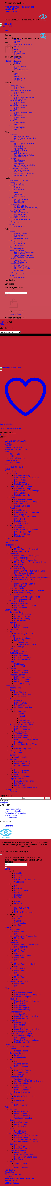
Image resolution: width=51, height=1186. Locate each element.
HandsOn (17, 56)
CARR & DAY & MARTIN (23, 44)
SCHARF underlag (20, 216)
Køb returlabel (11, 815)
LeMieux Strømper (22, 764)
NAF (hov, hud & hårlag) (24, 573)
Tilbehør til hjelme (26, 722)
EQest (16, 50)
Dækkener (13, 629)
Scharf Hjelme (19, 249)
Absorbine (17, 39)
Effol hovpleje (19, 145)
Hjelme (11, 247)
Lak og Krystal (25, 720)
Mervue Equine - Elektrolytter (26, 556)
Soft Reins (13, 541)
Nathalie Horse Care (21, 175)
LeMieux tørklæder (22, 777)
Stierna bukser (19, 245)
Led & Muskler (15, 456)
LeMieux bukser (19, 243)
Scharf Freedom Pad (27, 644)
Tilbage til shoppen (15, 314)
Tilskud (8, 83)
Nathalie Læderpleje (21, 140)
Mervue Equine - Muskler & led (27, 597)
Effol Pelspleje (19, 162)
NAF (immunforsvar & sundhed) (27, 580)
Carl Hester (18, 46)
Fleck (16, 55)
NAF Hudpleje (19, 172)
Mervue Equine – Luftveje (23, 112)
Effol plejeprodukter (22, 532)
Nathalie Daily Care (22, 748)
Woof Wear (18, 80)
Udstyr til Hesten (12, 610)
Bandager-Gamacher (16, 186)
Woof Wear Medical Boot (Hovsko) (26, 208)
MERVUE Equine (20, 66)
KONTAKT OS (11, 9)
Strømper (12, 259)
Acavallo (17, 41)
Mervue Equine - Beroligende (26, 549)
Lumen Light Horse (22, 534)
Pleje (7, 132)
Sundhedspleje (14, 152)
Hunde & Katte (11, 460)
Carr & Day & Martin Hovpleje (24, 143)
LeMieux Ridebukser (23, 694)
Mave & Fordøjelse (17, 458)
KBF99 (16, 61)
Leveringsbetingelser (13, 811)
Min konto (9, 826)
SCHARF (17, 73)
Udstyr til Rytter (11, 686)
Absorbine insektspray (22, 170)
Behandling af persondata (15, 813)
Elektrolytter (13, 95)
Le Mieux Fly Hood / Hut (22, 219)
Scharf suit (18, 742)
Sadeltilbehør (15, 751)
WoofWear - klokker (22, 657)
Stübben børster (19, 194)
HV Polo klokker (19, 209)
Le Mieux (17, 63)
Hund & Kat (10, 280)
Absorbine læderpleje (21, 136)
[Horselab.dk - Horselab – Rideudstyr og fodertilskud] (6, 25)
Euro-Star (17, 51)
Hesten (8, 178)
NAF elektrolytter (20, 99)
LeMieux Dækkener (21, 213)
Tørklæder (13, 774)
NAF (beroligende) (22, 551)
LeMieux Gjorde (21, 640)
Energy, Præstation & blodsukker (20, 90)
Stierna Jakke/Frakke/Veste (23, 255)
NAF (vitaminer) (21, 608)
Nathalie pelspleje (20, 160)
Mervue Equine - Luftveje (24, 584)
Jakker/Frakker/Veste (16, 250)
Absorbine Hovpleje (21, 150)
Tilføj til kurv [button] (5, 435)
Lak (20, 718)
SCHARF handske (20, 237)
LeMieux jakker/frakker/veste (24, 252)
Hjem (2, 322)
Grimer (11, 224)
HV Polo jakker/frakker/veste (24, 257)
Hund (7, 452)
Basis (21, 714)
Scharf (7, 538)
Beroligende (13, 85)
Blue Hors (17, 43)
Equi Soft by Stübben (21, 199)
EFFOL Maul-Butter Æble (10, 428)
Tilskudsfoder (10, 545)
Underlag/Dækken (15, 211)
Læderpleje (13, 135)
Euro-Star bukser (20, 242)
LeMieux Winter (19, 235)
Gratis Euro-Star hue (13, 447)
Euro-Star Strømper (21, 262)
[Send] (6, 867)
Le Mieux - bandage (22, 618)
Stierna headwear (21, 731)
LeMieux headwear (22, 729)
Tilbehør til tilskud (16, 601)
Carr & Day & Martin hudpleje (24, 173)
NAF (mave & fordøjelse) (24, 592)
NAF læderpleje (21, 504)
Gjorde (11, 198)
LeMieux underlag (20, 214)
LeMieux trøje (19, 265)
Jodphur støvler (19, 274)
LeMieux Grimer (19, 226)
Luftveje (12, 111)
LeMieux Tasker (19, 277)
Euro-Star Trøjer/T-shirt (22, 267)
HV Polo (17, 58)
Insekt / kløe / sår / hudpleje (19, 168)
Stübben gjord (19, 203)
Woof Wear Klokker (21, 206)
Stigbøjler (18, 753)
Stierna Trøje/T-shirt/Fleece (23, 269)
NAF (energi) (19, 567)
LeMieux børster (19, 196)
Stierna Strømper (20, 260)
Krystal (22, 716)
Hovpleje (12, 141)
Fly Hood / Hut (14, 218)
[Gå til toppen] (1, 854)
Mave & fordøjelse (15, 116)
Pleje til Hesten (11, 471)
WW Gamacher (19, 189)
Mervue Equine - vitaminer (25, 605)
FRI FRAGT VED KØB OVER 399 (19, 7)
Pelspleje (12, 158)
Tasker (11, 275)
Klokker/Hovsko (14, 204)
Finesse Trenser (19, 53)
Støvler (11, 272)
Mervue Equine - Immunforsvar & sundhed (32, 577)
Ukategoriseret (11, 790)
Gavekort (13, 792)
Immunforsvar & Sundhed (18, 106)
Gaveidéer (9, 284)
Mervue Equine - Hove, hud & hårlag (29, 571)
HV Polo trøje (18, 270)
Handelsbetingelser (13, 809)
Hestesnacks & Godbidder (18, 181)
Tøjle (11, 221)
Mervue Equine (19, 87)
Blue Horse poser (21, 770)
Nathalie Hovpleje (20, 148)
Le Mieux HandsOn (20, 233)
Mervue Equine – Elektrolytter (24, 97)
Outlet (7, 469)
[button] (7, 30)
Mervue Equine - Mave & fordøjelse (29, 590)
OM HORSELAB (12, 11)
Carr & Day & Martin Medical (24, 155)
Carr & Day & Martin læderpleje (25, 138)
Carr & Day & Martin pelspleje (24, 165)
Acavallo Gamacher (22, 614)
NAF (15, 68)
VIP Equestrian (19, 78)
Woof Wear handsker (21, 238)
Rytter (7, 229)
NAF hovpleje (18, 147)
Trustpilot (4, 803)
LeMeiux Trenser (21, 673)
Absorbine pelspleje (21, 167)
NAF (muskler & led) (22, 599)
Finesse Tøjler (20, 666)
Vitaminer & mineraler (16, 126)
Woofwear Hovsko (22, 660)
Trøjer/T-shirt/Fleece (16, 264)
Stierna (16, 75)
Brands (8, 35)
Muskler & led (14, 121)
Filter (47, 798)
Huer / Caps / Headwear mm (21, 725)
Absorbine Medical (20, 153)
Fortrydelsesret (11, 818)
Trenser (12, 182)
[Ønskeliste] (1, 370)
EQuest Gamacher (22, 616)
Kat (6, 465)
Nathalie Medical (20, 157)
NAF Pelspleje (19, 163)
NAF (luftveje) (20, 586)
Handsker (12, 232)
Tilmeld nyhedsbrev (14, 288)
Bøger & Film (15, 688)
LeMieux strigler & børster (25, 517)
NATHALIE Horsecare (21, 70)
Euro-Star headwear (22, 727)
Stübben (17, 76)
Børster (12, 191)
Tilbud (7, 543)
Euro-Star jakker (19, 254)
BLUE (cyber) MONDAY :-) (16, 441)
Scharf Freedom (19, 201)
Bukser (11, 240)
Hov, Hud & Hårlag (15, 101)
